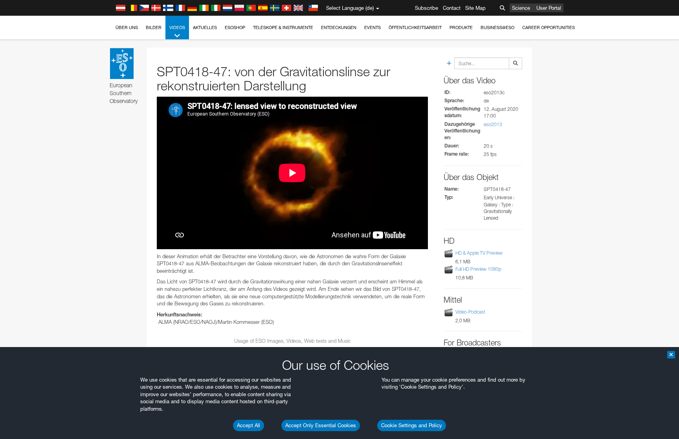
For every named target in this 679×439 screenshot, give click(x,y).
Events (372, 27)
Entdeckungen (338, 27)
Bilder (153, 27)
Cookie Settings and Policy (411, 425)
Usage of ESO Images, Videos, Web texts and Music (292, 341)
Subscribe (426, 8)
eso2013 (493, 124)
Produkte (461, 27)
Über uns (127, 27)
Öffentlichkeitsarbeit (415, 27)
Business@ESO (497, 27)
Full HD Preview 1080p (478, 269)
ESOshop (235, 27)
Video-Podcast (470, 312)
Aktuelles (205, 27)
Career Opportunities (548, 27)
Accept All (248, 425)
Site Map (475, 8)
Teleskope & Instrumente (283, 27)
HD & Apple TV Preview (479, 253)
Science (521, 8)
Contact (452, 8)
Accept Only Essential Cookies (320, 425)
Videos (177, 27)
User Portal (548, 8)
